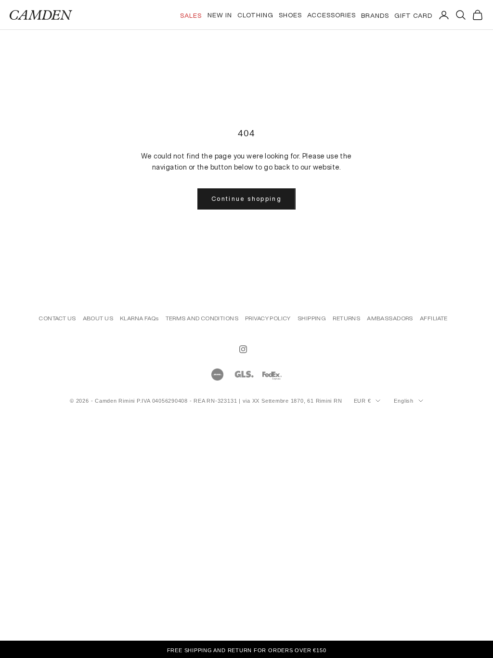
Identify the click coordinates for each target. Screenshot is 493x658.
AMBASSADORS (390, 318)
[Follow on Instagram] (243, 349)
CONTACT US (57, 318)
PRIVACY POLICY (268, 318)
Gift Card (413, 15)
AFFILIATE (434, 318)
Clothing (255, 15)
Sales (191, 15)
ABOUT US (98, 318)
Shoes (290, 15)
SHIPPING (312, 318)
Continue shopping (246, 199)
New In (220, 15)
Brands (375, 15)
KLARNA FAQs (139, 318)
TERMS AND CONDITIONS (202, 318)
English (403, 401)
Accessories (331, 15)
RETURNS (346, 318)
